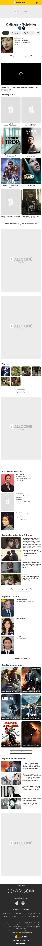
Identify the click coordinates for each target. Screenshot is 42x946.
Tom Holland (19, 637)
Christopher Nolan (21, 599)
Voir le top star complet (21, 658)
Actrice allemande (20, 20)
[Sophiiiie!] (11, 110)
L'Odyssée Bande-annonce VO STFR (31, 745)
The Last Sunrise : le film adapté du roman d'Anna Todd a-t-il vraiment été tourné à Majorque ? (31, 553)
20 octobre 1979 (26, 42)
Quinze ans (31, 185)
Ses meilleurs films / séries (29, 223)
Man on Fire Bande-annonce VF (31, 691)
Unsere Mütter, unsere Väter (23, 478)
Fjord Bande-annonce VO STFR (31, 718)
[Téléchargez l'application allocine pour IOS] (18, 903)
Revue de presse (7, 926)
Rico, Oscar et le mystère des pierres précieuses (25, 496)
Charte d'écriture (18, 926)
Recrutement (22, 923)
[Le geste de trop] (11, 141)
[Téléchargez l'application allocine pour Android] (24, 903)
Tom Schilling (20, 474)
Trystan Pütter (20, 493)
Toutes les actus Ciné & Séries (21, 590)
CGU (35, 923)
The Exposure (31, 124)
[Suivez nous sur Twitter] (15, 891)
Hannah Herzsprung (22, 513)
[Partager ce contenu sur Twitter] (23, 28)
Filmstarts (5, 914)
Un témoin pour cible (21, 519)
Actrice (20, 38)
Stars (8, 20)
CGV (39, 923)
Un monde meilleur (31, 155)
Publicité (29, 923)
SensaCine (18, 914)
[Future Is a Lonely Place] (31, 202)
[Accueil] (19, 2)
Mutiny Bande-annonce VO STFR (11, 718)
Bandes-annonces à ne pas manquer (21, 752)
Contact (4, 923)
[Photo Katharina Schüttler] (5, 371)
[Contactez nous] (31, 891)
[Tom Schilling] (7, 482)
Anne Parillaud (20, 618)
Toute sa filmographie (11, 223)
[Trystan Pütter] (7, 502)
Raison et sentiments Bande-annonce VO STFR (11, 691)
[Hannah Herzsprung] (7, 521)
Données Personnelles (34, 925)
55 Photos (21, 391)
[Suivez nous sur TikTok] (26, 891)
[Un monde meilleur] (31, 141)
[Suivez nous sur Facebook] (10, 891)
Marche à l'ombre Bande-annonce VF (11, 745)
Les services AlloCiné (30, 926)
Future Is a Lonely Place (31, 216)
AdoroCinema (8, 916)
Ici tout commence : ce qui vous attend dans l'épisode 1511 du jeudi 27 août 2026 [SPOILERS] (30, 577)
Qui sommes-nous (12, 923)
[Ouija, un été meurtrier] (11, 171)
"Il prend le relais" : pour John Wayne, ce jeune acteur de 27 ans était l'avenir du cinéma (31, 788)
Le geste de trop (10, 155)
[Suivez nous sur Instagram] (21, 891)
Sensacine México (28, 916)
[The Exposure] (31, 110)
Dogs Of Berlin (19, 517)
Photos (5, 364)
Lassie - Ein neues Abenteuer (11, 216)
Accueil (3, 20)
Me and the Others (20, 476)
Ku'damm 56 (19, 499)
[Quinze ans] (31, 171)
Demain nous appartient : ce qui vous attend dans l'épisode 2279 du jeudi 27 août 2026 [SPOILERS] (31, 565)
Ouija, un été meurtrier (10, 185)
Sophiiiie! (11, 124)
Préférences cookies (21, 925)
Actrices (13, 20)
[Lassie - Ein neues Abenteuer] (11, 202)
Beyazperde (32, 914)
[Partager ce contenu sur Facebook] (19, 28)
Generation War (20, 480)
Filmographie (8, 94)
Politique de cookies (8, 925)
